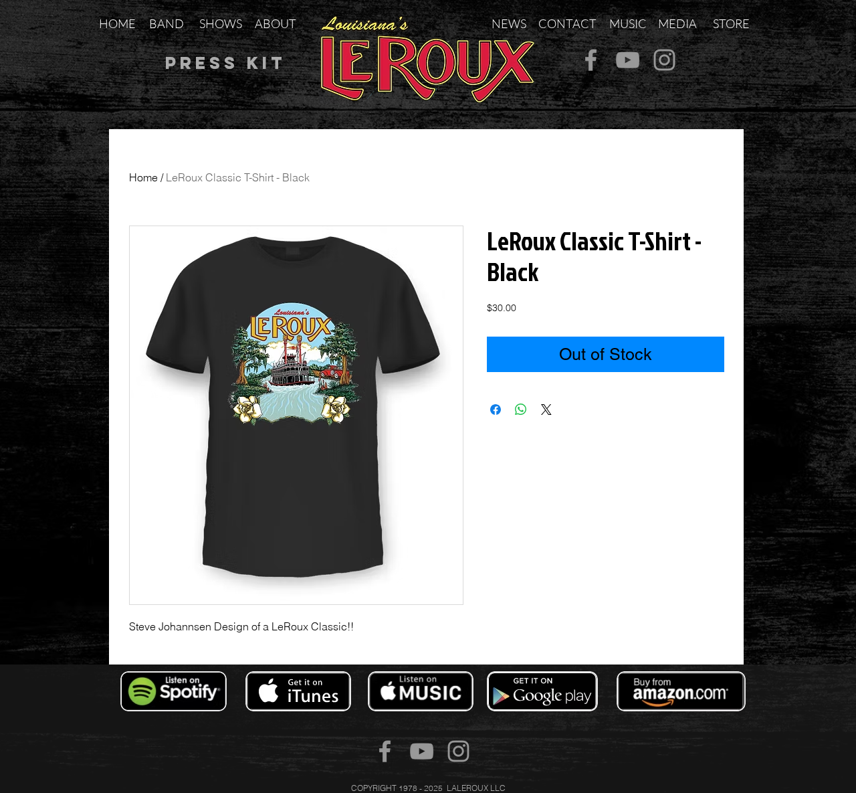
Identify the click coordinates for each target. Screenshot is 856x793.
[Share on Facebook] (496, 410)
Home (143, 177)
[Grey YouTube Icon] (627, 60)
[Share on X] (546, 410)
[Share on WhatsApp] (521, 410)
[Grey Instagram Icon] (664, 60)
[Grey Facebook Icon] (590, 60)
